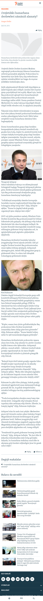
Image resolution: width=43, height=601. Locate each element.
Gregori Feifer (6, 21)
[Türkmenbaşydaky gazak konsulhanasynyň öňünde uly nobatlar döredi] (9, 494)
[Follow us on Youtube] (18, 579)
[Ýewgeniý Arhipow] (21, 179)
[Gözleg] (34, 598)
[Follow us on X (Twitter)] (13, 579)
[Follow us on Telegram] (23, 579)
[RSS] (27, 579)
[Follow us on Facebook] (3, 579)
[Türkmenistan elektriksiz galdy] (9, 484)
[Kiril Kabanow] (21, 290)
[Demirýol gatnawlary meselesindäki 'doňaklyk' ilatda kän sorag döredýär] (9, 514)
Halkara (4, 9)
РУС (21, 598)
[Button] (39, 30)
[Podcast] (32, 579)
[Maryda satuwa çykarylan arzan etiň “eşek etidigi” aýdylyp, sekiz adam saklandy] (9, 527)
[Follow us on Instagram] (8, 579)
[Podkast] (9, 598)
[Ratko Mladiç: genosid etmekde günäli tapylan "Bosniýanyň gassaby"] (9, 504)
